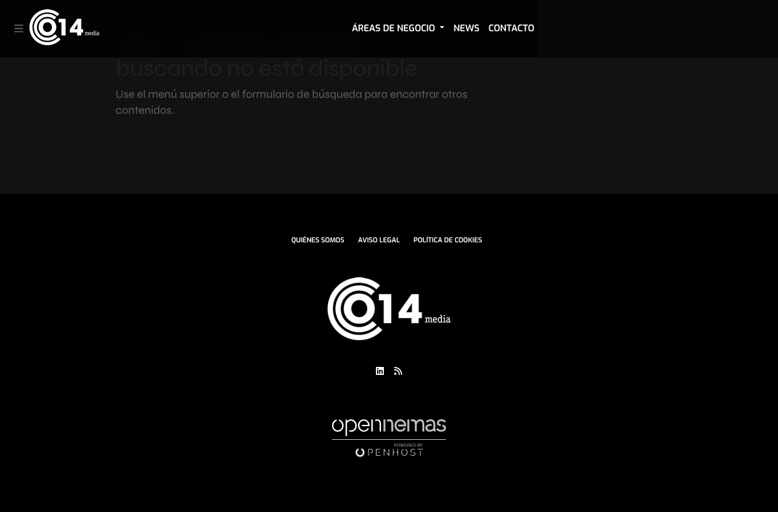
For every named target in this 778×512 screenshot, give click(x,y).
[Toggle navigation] (19, 28)
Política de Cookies (447, 240)
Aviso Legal (379, 240)
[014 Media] (64, 28)
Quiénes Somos (317, 240)
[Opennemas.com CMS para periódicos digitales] (389, 438)
